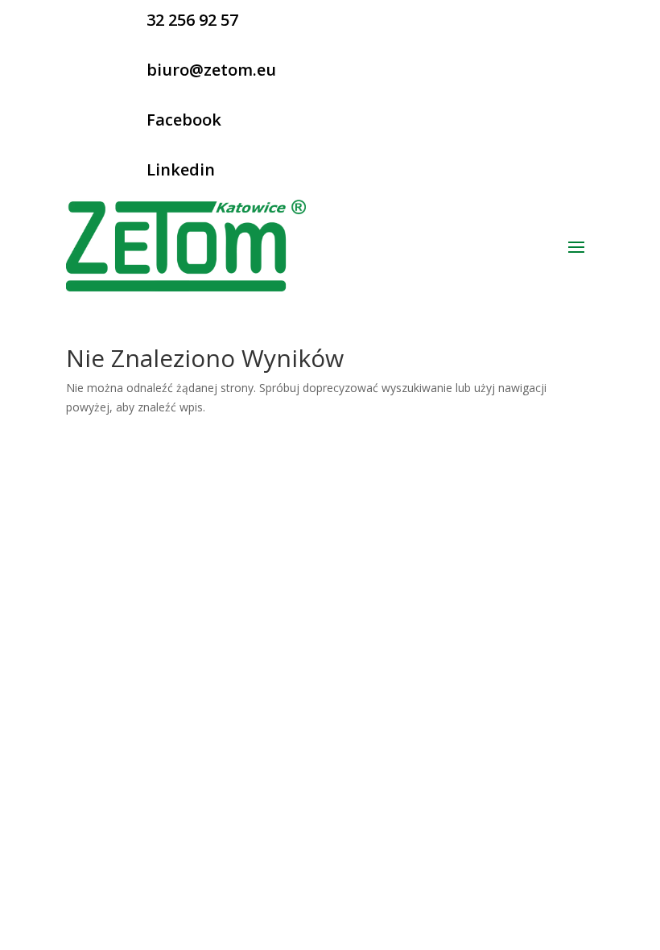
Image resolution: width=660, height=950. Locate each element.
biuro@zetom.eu (211, 70)
